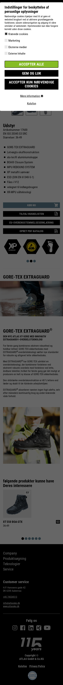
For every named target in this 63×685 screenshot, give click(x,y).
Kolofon (31, 103)
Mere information (30, 96)
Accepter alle (31, 64)
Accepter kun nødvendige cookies (31, 84)
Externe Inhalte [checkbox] (16, 53)
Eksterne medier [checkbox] (17, 47)
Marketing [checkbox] (14, 40)
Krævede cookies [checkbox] (18, 34)
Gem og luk (31, 73)
